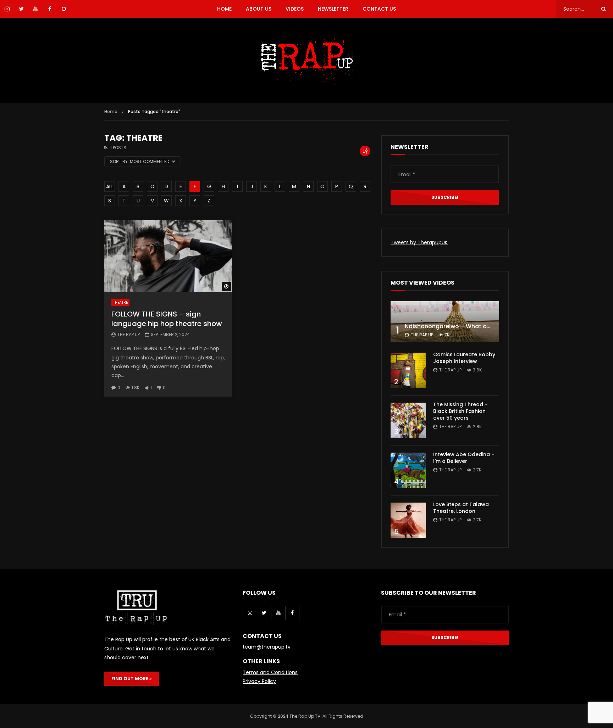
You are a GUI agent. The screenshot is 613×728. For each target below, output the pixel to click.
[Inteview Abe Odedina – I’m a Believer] (408, 470)
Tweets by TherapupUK (419, 242)
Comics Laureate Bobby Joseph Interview (464, 358)
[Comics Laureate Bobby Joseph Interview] (408, 370)
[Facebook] (292, 613)
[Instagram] (250, 613)
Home (110, 111)
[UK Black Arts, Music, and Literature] (306, 60)
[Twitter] (264, 613)
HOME (224, 8)
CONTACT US (379, 8)
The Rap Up (128, 334)
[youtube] (278, 613)
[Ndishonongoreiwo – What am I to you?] (445, 321)
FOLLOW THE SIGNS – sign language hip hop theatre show (166, 319)
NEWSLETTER (333, 8)
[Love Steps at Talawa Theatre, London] (408, 520)
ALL (110, 186)
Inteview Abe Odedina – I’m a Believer (464, 458)
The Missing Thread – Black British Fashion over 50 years (460, 411)
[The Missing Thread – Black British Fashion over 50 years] (408, 420)
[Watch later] (64, 9)
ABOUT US (258, 8)
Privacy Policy (259, 681)
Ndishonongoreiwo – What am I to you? (461, 326)
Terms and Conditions (270, 672)
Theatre (120, 302)
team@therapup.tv (267, 646)
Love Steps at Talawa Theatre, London (461, 508)
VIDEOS (295, 8)
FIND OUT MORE (130, 679)
